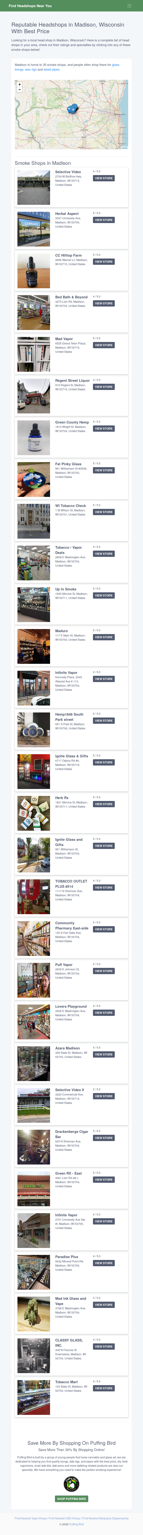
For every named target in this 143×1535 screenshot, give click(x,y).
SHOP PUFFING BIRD (71, 1499)
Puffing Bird (76, 1524)
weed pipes (51, 69)
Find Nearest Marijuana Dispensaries (105, 1518)
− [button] (19, 89)
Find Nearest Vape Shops (31, 1518)
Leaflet (124, 147)
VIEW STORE (104, 178)
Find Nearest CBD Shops (65, 1518)
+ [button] (19, 84)
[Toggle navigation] (129, 5)
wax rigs (31, 69)
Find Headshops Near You (30, 5)
